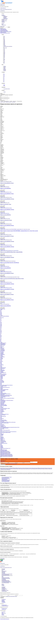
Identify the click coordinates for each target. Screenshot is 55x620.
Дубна (19, 468)
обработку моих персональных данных (11, 463)
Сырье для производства (5, 477)
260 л (4, 53)
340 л (4, 54)
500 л (4, 44)
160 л (4, 41)
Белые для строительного (5, 574)
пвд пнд (5, 45)
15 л (4, 50)
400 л (4, 55)
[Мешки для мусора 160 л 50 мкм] (5, 218)
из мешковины (4, 579)
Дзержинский (50, 468)
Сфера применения (4, 479)
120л (4, 40)
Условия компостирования (5, 480)
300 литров (3, 572)
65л (4, 60)
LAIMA (11, 101)
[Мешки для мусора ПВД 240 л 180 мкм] (6, 255)
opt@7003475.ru (2, 10)
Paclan (2, 101)
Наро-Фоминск (40, 468)
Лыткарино (46, 468)
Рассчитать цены (4, 591)
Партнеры (5, 17)
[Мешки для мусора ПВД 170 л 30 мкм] (5, 234)
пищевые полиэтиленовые (5, 577)
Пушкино (1, 468)
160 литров (3, 573)
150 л (4, 51)
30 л (2, 570)
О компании (3, 15)
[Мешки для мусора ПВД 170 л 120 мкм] (6, 287)
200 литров (3, 571)
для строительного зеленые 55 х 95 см (7, 575)
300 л (4, 43)
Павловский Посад (35, 468)
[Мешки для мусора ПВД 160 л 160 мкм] (6, 282)
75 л (4, 61)
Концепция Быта (6, 101)
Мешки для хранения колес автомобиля (5, 31)
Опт (2, 24)
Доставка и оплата (4, 19)
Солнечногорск (2, 469)
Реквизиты (3, 587)
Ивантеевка (16, 468)
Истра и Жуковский (7, 469)
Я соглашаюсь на (9, 463)
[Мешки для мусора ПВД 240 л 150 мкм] (6, 197)
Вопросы (3, 21)
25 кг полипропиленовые (5, 582)
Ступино (31, 468)
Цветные (5, 70)
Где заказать (3, 589)
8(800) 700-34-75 (2, 5)
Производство (4, 609)
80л (4, 62)
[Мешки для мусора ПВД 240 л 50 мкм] (5, 298)
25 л (4, 48)
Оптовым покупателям (5, 590)
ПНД (4, 85)
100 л (4, 39)
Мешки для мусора (3, 28)
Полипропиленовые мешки (4, 30)
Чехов (24, 468)
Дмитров (26, 468)
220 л (4, 52)
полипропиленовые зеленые (6, 581)
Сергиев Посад (7, 468)
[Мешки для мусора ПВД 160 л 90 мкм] (5, 271)
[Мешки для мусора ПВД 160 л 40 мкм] (5, 181)
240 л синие (5, 47)
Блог (2, 612)
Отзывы (3, 585)
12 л (4, 49)
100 (4, 74)
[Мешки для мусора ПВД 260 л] (4, 186)
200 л (4, 42)
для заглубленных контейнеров (8, 46)
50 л (4, 58)
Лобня (14, 468)
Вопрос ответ (4, 613)
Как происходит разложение (6, 478)
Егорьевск (21, 468)
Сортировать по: (2, 94)
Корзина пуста (2, 26)
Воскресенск (11, 468)
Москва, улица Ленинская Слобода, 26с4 (6, 9)
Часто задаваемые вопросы (5, 481)
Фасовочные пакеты (3, 32)
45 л (4, 56)
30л (4, 37)
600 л (4, 59)
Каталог (3, 23)
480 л (4, 57)
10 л (4, 36)
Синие (4, 68)
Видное (29, 468)
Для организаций (4, 20)
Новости (3, 584)
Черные (5, 66)
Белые (4, 67)
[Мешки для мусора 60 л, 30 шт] (4, 202)
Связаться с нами (2, 191)
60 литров (3, 569)
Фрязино (43, 468)
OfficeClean (14, 101)
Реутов (4, 468)
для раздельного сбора (7, 88)
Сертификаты (5, 16)
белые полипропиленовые (5, 580)
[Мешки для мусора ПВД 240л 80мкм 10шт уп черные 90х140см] (9, 250)
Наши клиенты (6, 18)
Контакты (3, 600)
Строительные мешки (3, 29)
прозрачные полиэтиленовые (6, 578)
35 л (4, 38)
